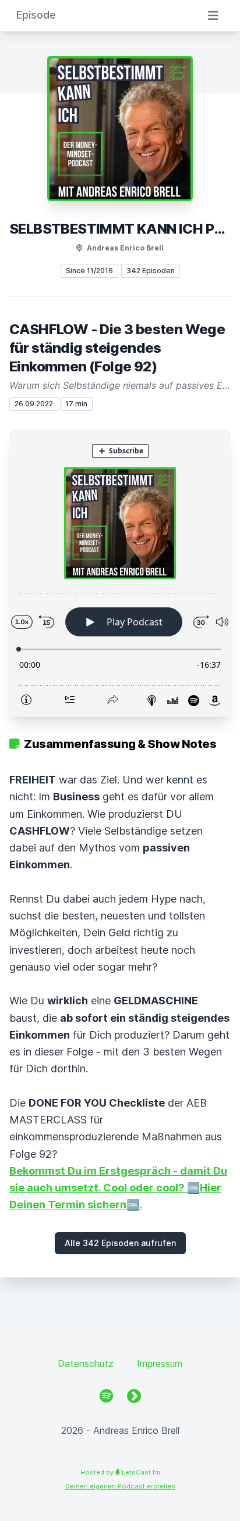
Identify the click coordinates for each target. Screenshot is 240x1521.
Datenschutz (86, 1363)
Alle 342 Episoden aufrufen (120, 1243)
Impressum (159, 1363)
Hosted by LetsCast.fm (120, 1472)
